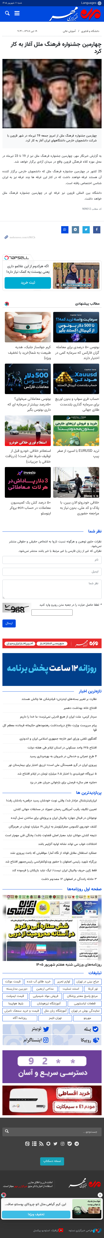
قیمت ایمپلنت (15, 996)
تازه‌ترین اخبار (90, 691)
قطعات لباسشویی (85, 1003)
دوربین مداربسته (16, 988)
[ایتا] (27, 1144)
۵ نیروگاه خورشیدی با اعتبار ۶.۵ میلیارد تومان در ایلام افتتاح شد (57, 773)
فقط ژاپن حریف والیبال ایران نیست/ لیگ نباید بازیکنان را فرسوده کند (54, 870)
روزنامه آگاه (20, 1018)
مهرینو (87, 1018)
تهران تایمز (55, 1018)
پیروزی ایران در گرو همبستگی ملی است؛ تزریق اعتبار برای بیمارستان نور (52, 765)
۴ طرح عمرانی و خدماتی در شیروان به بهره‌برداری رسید (63, 756)
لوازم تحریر (63, 981)
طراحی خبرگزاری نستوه (81, 1231)
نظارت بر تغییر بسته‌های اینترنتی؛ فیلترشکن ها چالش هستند (59, 699)
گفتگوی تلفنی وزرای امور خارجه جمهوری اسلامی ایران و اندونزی (58, 738)
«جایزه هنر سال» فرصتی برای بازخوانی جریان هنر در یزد (63, 782)
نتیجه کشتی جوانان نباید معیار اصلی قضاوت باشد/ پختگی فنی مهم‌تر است (51, 835)
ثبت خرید (28, 283)
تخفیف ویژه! (36, 1214)
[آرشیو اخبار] (34, 1144)
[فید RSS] (41, 1144)
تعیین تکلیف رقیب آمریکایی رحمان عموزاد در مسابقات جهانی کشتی (55, 809)
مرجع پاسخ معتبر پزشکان (82, 996)
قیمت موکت (13, 981)
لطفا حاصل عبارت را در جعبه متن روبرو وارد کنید (70, 605)
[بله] (70, 1144)
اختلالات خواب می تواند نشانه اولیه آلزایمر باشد (67, 844)
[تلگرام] (77, 1144)
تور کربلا (93, 988)
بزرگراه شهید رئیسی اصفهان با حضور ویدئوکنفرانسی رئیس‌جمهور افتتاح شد (51, 861)
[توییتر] (55, 1144)
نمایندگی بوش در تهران (85, 1010)
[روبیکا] (48, 1144)
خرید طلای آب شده (39, 981)
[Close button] (100, 1195)
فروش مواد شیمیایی (45, 996)
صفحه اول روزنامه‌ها (84, 889)
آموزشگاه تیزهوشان (48, 1003)
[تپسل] (6, 257)
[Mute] (64, 285)
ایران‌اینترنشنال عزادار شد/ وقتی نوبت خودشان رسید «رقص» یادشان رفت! (51, 800)
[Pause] (58, 285)
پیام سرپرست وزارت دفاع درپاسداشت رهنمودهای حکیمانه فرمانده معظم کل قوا (50, 728)
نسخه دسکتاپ (52, 1161)
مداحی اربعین (45, 988)
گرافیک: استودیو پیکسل (46, 1231)
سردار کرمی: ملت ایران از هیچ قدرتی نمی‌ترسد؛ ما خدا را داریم (58, 716)
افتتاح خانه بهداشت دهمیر (80, 708)
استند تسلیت (71, 988)
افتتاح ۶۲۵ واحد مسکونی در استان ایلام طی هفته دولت (62, 747)
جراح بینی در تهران (87, 981)
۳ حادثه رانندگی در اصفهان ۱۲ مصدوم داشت (69, 879)
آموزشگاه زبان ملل (55, 1010)
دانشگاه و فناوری (90, 31)
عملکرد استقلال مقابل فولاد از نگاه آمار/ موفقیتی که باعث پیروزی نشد (53, 853)
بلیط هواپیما (15, 1003)
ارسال (9, 623)
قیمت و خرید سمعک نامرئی (21, 1010)
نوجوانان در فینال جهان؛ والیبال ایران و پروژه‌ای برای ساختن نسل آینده (54, 818)
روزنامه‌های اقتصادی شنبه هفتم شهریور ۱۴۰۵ (67, 965)
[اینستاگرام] (62, 1144)
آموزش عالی (69, 31)
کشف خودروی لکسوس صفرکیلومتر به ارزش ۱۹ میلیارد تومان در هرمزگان (53, 826)
